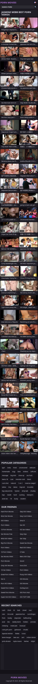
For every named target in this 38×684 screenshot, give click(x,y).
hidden (25, 622)
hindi (15, 468)
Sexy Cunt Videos (26, 516)
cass (3, 614)
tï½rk (9, 610)
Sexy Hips (23, 534)
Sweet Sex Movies (26, 543)
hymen (17, 491)
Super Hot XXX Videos (8, 597)
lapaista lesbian (7, 633)
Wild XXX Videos (6, 538)
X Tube (22, 552)
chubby (32, 491)
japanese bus (20, 614)
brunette (30, 487)
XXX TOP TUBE (25, 597)
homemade (6, 472)
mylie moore (17, 641)
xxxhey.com (24, 588)
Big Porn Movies (6, 543)
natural (13, 483)
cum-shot (5, 483)
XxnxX (22, 561)
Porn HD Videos (6, 583)
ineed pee (13, 626)
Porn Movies (5, 561)
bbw (19, 472)
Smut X (22, 520)
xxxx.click (23, 565)
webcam (32, 468)
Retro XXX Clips (25, 556)
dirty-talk (25, 491)
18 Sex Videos (6, 570)
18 (11, 499)
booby (10, 618)
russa (23, 633)
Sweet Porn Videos (7, 588)
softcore (33, 472)
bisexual (22, 626)
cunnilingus (31, 614)
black (29, 479)
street (24, 610)
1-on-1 (20, 483)
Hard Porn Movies (7, 511)
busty (16, 499)
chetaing (5, 626)
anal (3, 622)
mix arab (10, 614)
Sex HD (22, 525)
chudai (25, 630)
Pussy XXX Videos (26, 574)
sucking (22, 495)
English (35, 2)
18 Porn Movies (6, 529)
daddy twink (16, 622)
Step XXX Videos (25, 511)
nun (30, 610)
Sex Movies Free (6, 534)
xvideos (25, 472)
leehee (26, 641)
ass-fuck (29, 475)
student (23, 499)
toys (3, 495)
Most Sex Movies (7, 516)
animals (33, 622)
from (3, 618)
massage (5, 475)
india (9, 468)
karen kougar (6, 637)
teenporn (30, 495)
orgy (13, 472)
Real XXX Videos (25, 547)
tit (14, 610)
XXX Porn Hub (25, 592)
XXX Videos (5, 520)
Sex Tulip (23, 538)
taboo (15, 487)
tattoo (4, 487)
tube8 (9, 495)
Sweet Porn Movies (7, 592)
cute (11, 479)
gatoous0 (17, 630)
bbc (8, 622)
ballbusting (27, 618)
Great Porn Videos (7, 574)
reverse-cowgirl (30, 483)
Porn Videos (5, 525)
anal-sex (5, 499)
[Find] (35, 7)
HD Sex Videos (25, 529)
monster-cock (20, 479)
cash (3, 610)
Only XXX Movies (7, 565)
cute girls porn (7, 630)
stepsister (17, 618)
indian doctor (31, 637)
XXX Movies (24, 579)
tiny (9, 487)
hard (15, 495)
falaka (17, 633)
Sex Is (3, 579)
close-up (21, 475)
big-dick (13, 475)
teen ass (16, 637)
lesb (18, 610)
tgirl (3, 468)
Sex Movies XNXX (7, 556)
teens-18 (5, 479)
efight (33, 641)
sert (23, 637)
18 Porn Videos (6, 552)
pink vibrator (6, 641)
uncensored (23, 468)
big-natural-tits (7, 491)
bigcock (22, 487)
